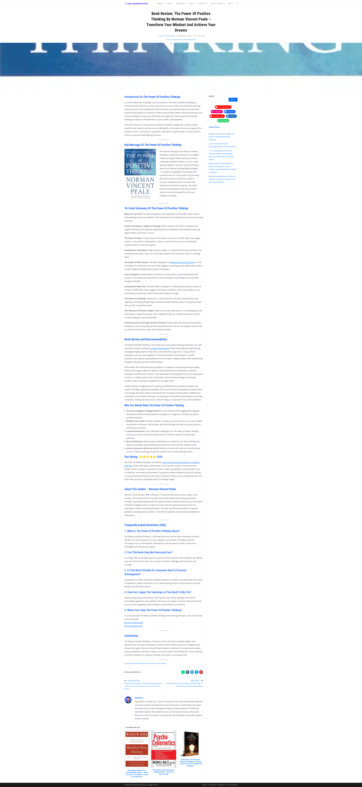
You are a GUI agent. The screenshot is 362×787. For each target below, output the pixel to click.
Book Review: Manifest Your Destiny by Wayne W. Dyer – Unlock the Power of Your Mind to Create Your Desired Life (137, 773)
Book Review (131, 663)
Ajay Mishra (139, 698)
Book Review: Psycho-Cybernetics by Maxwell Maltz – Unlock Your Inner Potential (163, 772)
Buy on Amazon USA (133, 626)
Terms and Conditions (232, 785)
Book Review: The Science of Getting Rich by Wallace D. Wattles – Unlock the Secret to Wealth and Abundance (190, 763)
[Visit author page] (128, 699)
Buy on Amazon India (133, 622)
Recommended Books (167, 36)
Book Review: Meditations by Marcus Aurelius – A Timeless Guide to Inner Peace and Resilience (222, 179)
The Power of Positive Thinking (157, 663)
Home (168, 39)
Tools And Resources (176, 39)
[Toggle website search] (237, 3)
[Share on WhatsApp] (183, 672)
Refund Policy (220, 785)
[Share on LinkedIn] (192, 672)
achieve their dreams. (160, 348)
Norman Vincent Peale (141, 663)
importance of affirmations (182, 262)
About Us (204, 785)
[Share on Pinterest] (201, 672)
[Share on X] (196, 672)
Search (211, 96)
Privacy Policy (212, 785)
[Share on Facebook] (187, 672)
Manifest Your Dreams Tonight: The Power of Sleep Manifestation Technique (221, 137)
